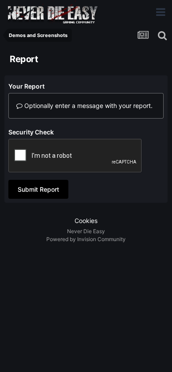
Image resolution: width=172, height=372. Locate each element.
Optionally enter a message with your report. (87, 105)
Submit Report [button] (38, 189)
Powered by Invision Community (86, 239)
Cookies (86, 220)
